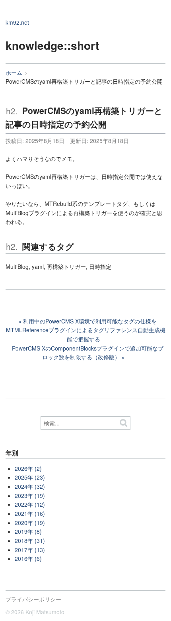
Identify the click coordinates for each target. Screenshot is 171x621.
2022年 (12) (30, 504)
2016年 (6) (28, 558)
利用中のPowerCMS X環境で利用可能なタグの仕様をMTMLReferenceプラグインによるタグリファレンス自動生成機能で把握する (85, 330)
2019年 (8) (28, 531)
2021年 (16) (30, 513)
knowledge (35, 45)
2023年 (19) (30, 496)
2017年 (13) (30, 550)
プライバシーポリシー (33, 599)
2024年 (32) (30, 486)
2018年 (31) (30, 541)
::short (81, 45)
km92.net (17, 22)
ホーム (14, 72)
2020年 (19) (30, 523)
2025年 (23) (30, 477)
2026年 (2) (28, 468)
